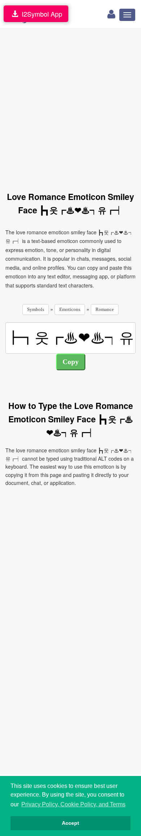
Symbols (35, 309)
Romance (104, 309)
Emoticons (69, 309)
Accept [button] (70, 823)
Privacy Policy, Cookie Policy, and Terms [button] (73, 804)
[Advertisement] (70, 105)
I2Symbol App (40, 13)
